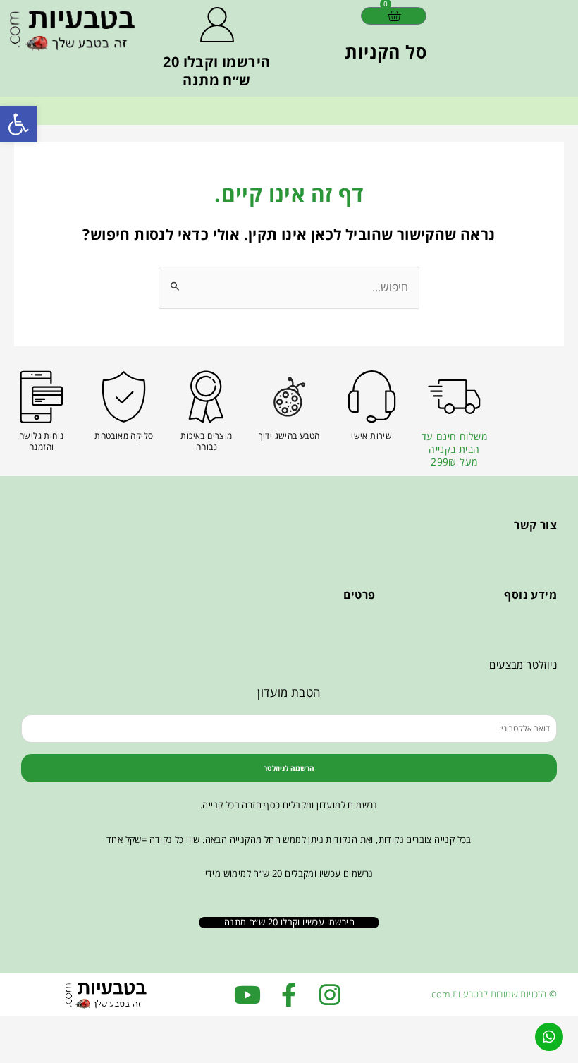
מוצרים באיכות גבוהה (206, 441)
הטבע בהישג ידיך (289, 436)
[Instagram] (330, 995)
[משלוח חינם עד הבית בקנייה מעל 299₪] (454, 396)
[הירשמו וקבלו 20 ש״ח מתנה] (217, 24)
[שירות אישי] (371, 396)
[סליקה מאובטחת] (123, 396)
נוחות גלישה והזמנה (41, 441)
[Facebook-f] (289, 995)
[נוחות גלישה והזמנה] (41, 396)
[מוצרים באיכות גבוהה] (206, 396)
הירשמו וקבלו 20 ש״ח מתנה (216, 71)
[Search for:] (289, 287)
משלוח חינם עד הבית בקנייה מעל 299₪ (454, 449)
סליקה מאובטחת (123, 436)
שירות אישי (371, 436)
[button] (18, 124)
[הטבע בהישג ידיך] (289, 396)
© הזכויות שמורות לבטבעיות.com (494, 994)
